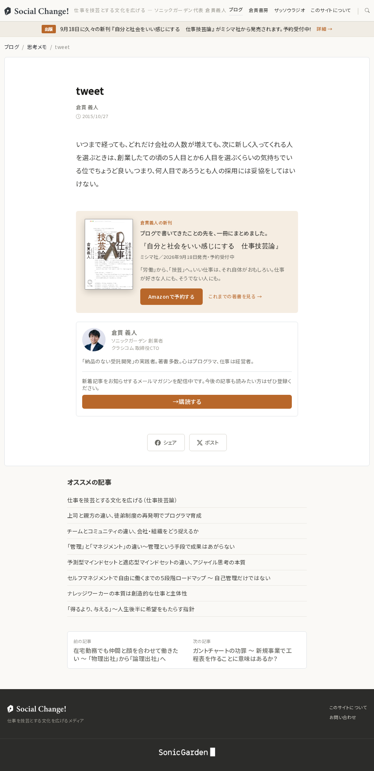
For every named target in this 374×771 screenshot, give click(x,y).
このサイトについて (331, 10)
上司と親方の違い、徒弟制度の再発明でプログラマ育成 (134, 515)
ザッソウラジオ (289, 10)
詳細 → (325, 28)
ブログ (236, 9)
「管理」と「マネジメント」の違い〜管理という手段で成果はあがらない (151, 546)
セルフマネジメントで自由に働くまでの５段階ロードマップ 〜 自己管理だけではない (168, 578)
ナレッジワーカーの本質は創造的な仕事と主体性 (127, 593)
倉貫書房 (258, 10)
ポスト (212, 442)
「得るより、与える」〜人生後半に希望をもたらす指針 (130, 609)
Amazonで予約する (171, 296)
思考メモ (37, 46)
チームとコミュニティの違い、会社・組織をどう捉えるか (133, 531)
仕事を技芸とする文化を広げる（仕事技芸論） (122, 500)
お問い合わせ (342, 717)
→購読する (187, 401)
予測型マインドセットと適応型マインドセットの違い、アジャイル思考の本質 (156, 562)
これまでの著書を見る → (235, 296)
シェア (170, 442)
